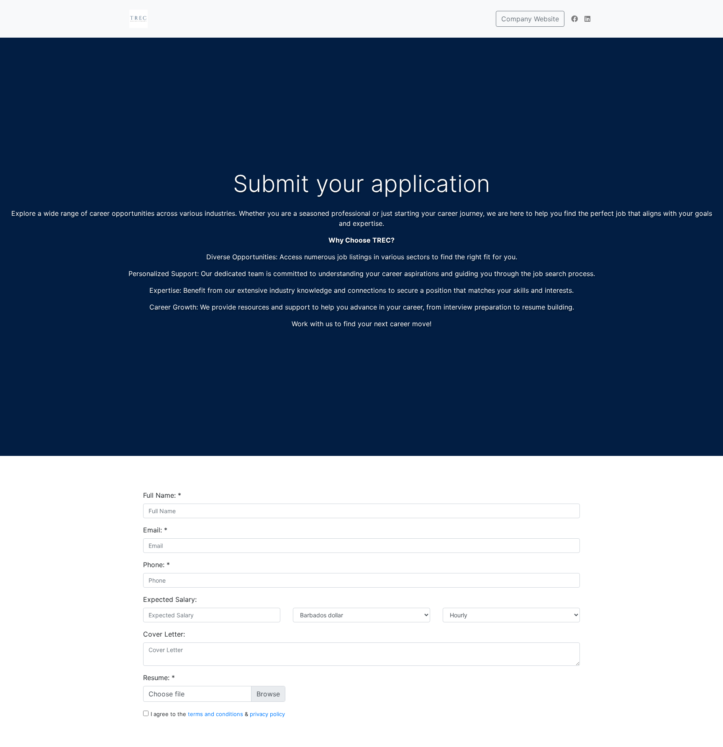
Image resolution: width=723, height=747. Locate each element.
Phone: (156, 564)
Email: (155, 530)
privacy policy (267, 714)
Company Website (530, 19)
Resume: (159, 677)
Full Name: (162, 495)
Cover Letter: (164, 634)
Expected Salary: (170, 599)
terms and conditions (216, 714)
